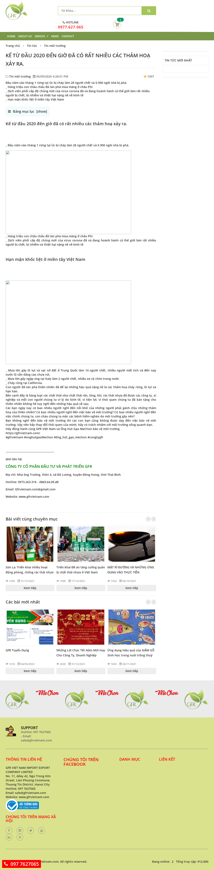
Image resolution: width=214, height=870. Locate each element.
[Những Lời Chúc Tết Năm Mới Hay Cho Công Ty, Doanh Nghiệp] (80, 626)
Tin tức (32, 46)
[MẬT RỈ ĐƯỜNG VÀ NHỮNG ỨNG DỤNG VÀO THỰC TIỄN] (131, 544)
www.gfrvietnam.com (34, 497)
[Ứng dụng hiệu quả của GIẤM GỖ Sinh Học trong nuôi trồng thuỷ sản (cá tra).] (131, 626)
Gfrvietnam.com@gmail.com (35, 489)
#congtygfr (95, 437)
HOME (11, 36)
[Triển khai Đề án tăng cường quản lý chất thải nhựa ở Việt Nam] (80, 544)
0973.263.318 (27, 482)
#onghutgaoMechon (38, 437)
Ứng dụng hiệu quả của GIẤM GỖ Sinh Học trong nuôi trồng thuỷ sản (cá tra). (130, 655)
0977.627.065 (70, 26)
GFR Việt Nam (46, 429)
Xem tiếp (30, 588)
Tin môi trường (55, 46)
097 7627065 (24, 864)
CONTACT (68, 36)
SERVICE (40, 36)
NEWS (55, 36)
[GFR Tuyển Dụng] (30, 626)
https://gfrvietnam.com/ (23, 433)
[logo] (17, 3)
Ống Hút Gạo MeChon (76, 429)
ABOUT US (25, 36)
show (41, 111)
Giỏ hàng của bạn (117, 24)
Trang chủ (13, 46)
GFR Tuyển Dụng (17, 650)
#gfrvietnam (14, 437)
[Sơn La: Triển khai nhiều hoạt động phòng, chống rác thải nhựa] (30, 544)
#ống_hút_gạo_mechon (70, 437)
